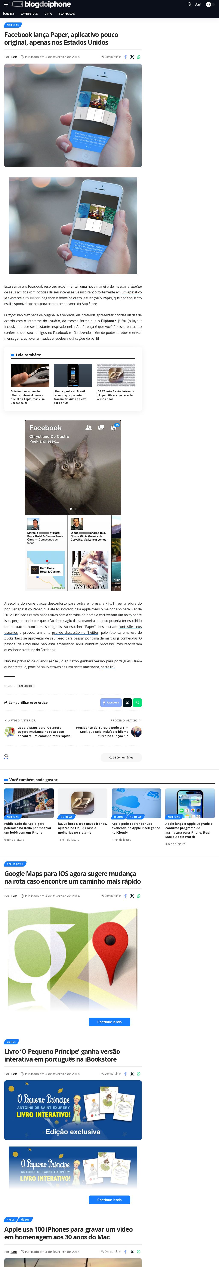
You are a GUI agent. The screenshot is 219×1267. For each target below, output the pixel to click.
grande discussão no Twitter (75, 632)
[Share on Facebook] (126, 57)
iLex (13, 57)
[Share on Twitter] (132, 57)
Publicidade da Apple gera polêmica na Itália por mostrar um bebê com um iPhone (27, 828)
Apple (11, 1219)
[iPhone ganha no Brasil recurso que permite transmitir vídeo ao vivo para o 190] (73, 375)
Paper (37, 609)
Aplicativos (15, 864)
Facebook (26, 685)
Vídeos (25, 1219)
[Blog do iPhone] (42, 4)
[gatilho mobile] (8, 4)
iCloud (119, 816)
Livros (11, 1041)
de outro (75, 298)
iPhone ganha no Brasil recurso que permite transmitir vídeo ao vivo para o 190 (70, 397)
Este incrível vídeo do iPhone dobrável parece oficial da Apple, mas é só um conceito (28, 397)
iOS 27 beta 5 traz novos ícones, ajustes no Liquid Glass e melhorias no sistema (82, 828)
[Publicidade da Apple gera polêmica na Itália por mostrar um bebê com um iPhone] (29, 803)
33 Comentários (123, 757)
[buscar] (190, 4)
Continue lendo (109, 1022)
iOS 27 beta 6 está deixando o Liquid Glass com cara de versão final (115, 395)
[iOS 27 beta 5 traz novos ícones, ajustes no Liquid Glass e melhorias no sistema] (82, 803)
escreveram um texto (115, 615)
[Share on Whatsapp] (139, 57)
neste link (108, 667)
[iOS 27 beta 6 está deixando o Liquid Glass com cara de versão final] (116, 375)
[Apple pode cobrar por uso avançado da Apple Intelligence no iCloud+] (136, 803)
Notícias (13, 25)
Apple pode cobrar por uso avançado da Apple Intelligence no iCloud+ (136, 828)
